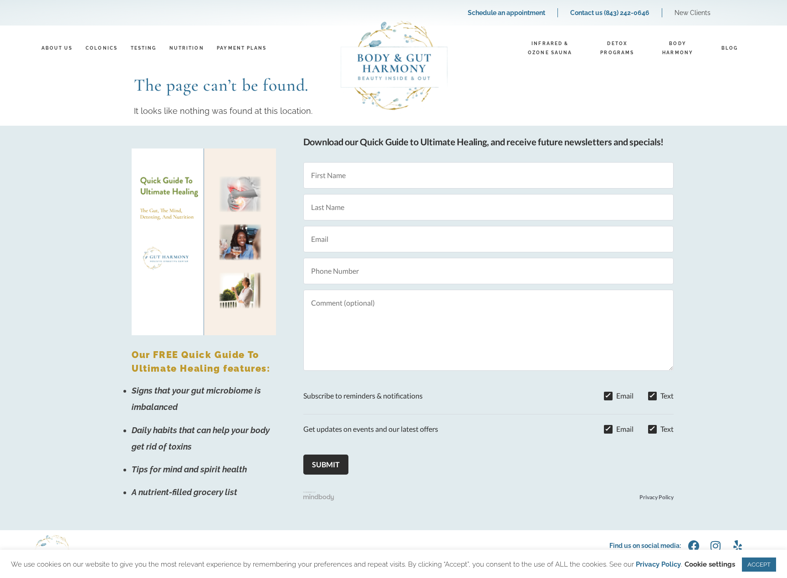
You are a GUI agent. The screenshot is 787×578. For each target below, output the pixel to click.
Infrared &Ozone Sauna (550, 48)
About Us (57, 48)
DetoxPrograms (617, 48)
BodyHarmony (677, 48)
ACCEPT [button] (759, 564)
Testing (144, 48)
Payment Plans (241, 48)
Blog (729, 48)
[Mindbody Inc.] (318, 497)
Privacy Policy (656, 497)
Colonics (102, 48)
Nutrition (186, 48)
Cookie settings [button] (710, 564)
